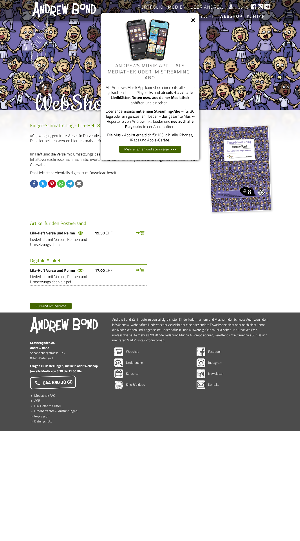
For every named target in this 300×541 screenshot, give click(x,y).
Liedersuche (134, 362)
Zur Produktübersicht (51, 306)
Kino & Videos (135, 384)
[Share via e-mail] (79, 184)
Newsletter (216, 373)
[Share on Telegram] (70, 184)
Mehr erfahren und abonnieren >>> (150, 149)
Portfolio (151, 6)
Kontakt (257, 16)
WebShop (230, 16)
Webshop (132, 351)
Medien (177, 6)
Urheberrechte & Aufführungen (56, 410)
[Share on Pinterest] (52, 184)
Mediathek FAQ (44, 395)
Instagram (215, 362)
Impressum (42, 416)
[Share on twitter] (43, 184)
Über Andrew (207, 6)
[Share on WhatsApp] (61, 184)
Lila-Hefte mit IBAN (47, 405)
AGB (37, 400)
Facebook (214, 351)
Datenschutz (43, 421)
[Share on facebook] (34, 184)
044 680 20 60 (57, 382)
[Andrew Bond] (64, 325)
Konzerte (132, 373)
